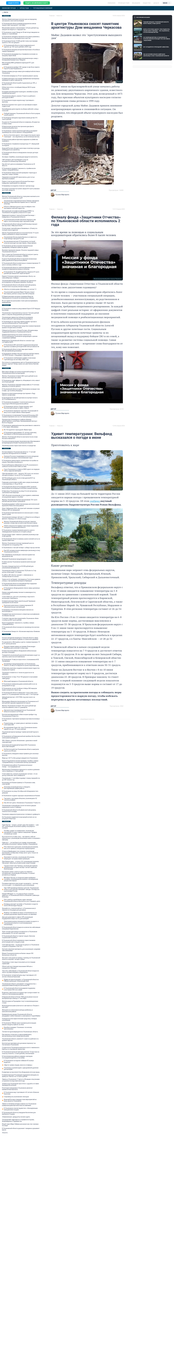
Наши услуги (13, 3)
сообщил (95, 501)
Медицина (136, 3)
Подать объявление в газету (36, 3)
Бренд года (24, 8)
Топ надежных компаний (42, 8)
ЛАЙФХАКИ (111, 3)
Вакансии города (9, 8)
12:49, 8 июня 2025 (118, 426)
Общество (147, 3)
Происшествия (123, 3)
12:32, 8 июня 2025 (118, 723)
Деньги (156, 3)
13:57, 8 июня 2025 (118, 209)
